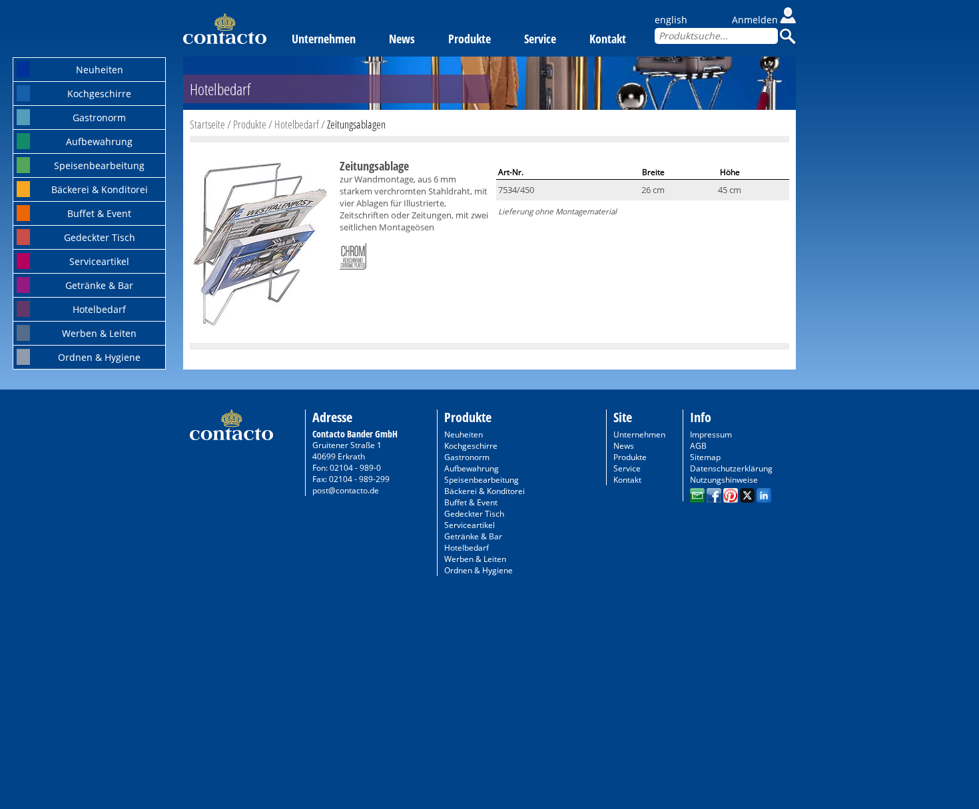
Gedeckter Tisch (99, 237)
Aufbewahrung (99, 141)
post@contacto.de (345, 490)
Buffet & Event (99, 213)
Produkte (469, 39)
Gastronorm (99, 117)
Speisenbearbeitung (99, 165)
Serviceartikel (99, 261)
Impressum (711, 434)
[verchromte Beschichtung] (353, 254)
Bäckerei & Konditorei (99, 189)
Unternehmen (324, 39)
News (402, 39)
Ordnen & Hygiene (99, 357)
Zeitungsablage (374, 166)
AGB (698, 445)
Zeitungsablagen (356, 124)
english (671, 19)
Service (540, 39)
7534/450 (516, 190)
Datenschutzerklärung (731, 468)
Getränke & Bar (99, 285)
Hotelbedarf (99, 309)
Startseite (207, 124)
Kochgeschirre (99, 93)
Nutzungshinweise (724, 479)
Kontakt (607, 39)
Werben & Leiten (99, 333)
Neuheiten (99, 69)
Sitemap (705, 457)
